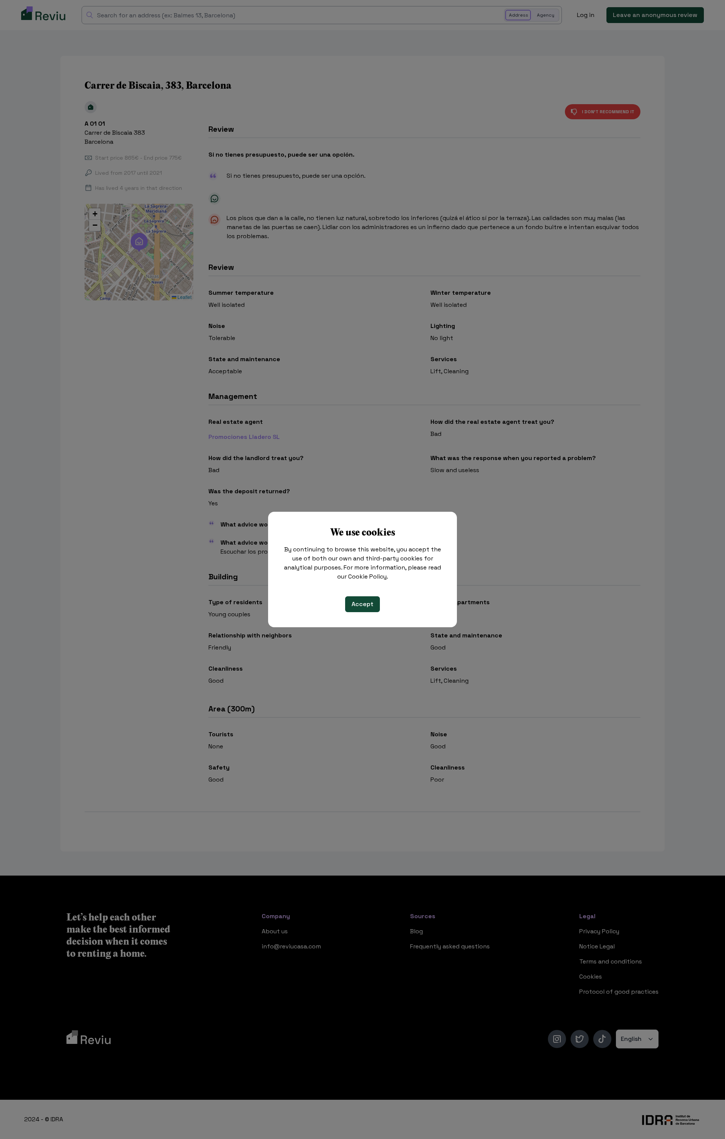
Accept (362, 604)
